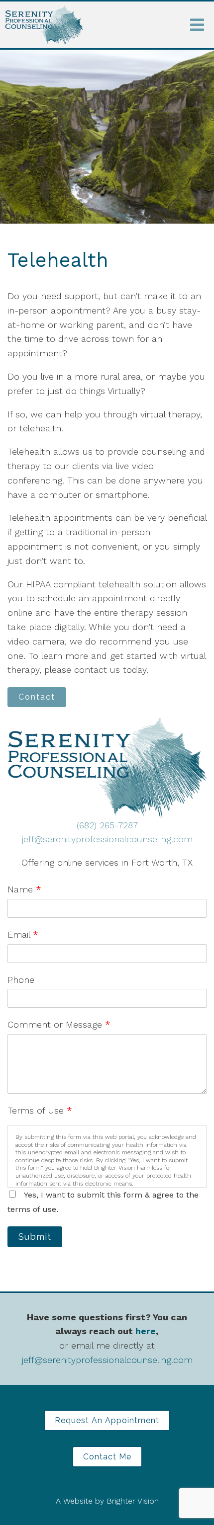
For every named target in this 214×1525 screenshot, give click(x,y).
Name (24, 889)
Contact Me (107, 1456)
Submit (34, 1236)
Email (22, 934)
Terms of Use (39, 1110)
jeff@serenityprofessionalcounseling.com (107, 839)
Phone (20, 979)
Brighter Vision (133, 1501)
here (145, 1331)
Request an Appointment (107, 1420)
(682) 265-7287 (107, 825)
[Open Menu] (197, 25)
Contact (36, 697)
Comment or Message (58, 1024)
